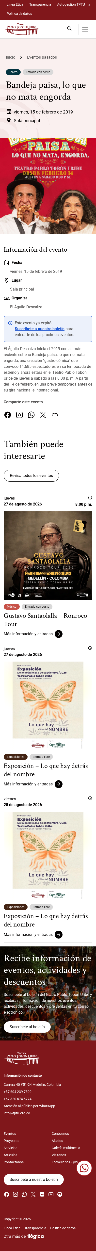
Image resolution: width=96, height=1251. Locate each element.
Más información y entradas (28, 634)
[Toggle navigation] (85, 29)
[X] (43, 415)
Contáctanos (14, 1162)
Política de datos (19, 14)
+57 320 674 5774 (18, 1099)
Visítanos (59, 1155)
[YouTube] (51, 1194)
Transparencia (40, 4)
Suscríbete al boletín (27, 1026)
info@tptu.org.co (17, 1113)
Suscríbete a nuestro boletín (39, 328)
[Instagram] (19, 415)
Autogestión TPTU (74, 4)
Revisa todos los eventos (31, 475)
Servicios (10, 1148)
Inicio (10, 57)
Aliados (57, 1141)
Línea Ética (15, 4)
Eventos (10, 1134)
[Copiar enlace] (55, 415)
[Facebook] (8, 415)
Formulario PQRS (65, 1162)
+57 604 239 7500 (18, 1092)
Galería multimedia (66, 1148)
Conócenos (60, 1134)
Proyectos (11, 1141)
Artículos (10, 1155)
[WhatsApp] (31, 415)
